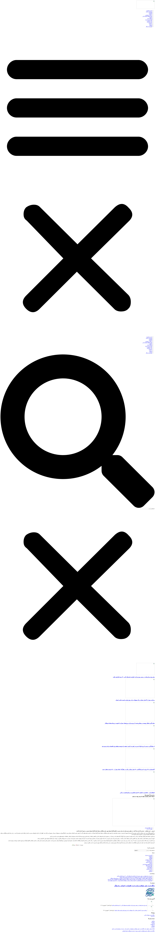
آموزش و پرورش (148, 19)
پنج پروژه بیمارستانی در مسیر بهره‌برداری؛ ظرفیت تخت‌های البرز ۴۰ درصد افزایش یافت (134, 876)
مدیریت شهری (149, 10)
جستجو (153, 508)
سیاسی (150, 17)
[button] (77, 181)
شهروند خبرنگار (149, 26)
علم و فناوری (149, 20)
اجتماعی (150, 13)
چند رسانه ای (149, 21)
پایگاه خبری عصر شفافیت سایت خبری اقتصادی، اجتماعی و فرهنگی (134, 885)
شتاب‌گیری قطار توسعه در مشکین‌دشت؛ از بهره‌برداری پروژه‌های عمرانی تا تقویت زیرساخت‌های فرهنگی (131, 878)
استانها (150, 25)
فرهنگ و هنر (149, 18)
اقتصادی (150, 12)
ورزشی (150, 24)
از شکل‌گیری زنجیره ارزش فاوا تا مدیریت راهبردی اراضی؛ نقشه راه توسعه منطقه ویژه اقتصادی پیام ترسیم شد (130, 879)
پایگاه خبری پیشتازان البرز (149, 915)
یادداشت (150, 23)
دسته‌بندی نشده (149, 11)
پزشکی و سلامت (148, 15)
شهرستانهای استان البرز (147, 16)
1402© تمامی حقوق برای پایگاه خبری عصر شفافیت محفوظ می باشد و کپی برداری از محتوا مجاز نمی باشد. (133, 928)
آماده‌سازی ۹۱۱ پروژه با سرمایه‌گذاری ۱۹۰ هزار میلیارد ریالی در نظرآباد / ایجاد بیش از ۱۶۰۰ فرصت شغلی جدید (130, 880)
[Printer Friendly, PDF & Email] (77, 845)
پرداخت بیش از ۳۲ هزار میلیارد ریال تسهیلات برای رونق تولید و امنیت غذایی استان (136, 877)
